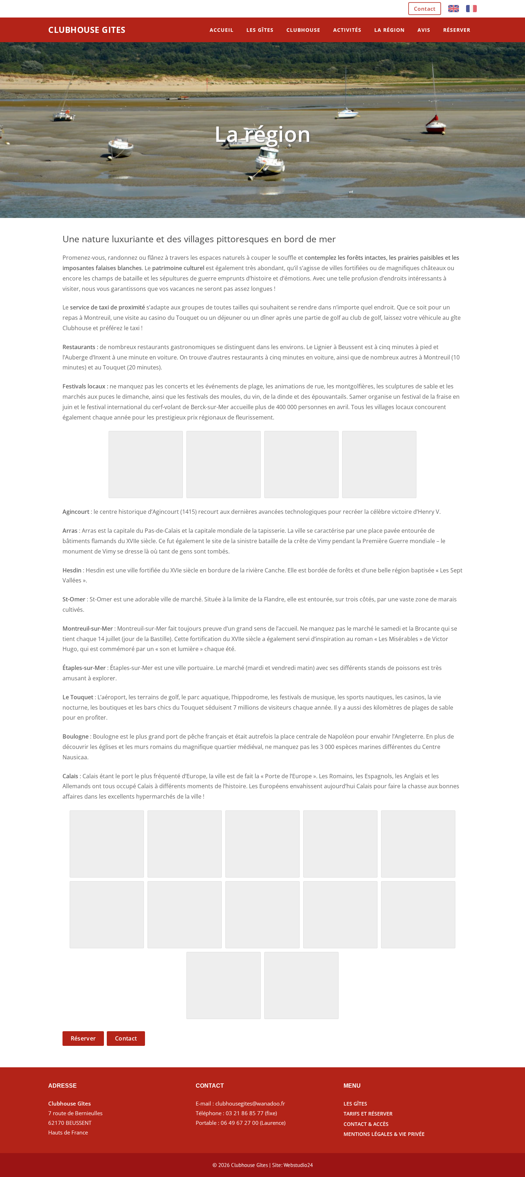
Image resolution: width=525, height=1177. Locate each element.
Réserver (456, 29)
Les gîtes (260, 29)
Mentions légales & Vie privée (384, 1134)
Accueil (222, 29)
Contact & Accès (366, 1124)
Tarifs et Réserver (368, 1113)
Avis (424, 29)
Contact (425, 8)
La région (389, 29)
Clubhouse (303, 29)
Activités (347, 29)
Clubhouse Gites (87, 29)
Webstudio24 (298, 1165)
